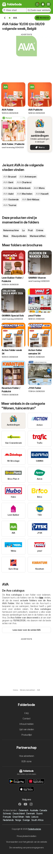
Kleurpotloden (19, 236)
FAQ (26, 713)
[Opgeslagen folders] (37, 4)
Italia (27, 816)
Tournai (9, 205)
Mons (39, 188)
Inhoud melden (26, 723)
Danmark (30, 813)
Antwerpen (28, 176)
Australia (34, 810)
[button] (42, 4)
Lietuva (34, 816)
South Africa (37, 820)
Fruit (30, 230)
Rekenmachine (11, 230)
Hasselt (42, 193)
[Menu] (48, 4)
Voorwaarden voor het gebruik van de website (26, 842)
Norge (18, 820)
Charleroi (24, 182)
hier (41, 597)
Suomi (39, 813)
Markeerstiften (37, 236)
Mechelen (24, 193)
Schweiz (7, 813)
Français (7, 816)
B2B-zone (26, 761)
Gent (8, 182)
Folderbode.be (34, 829)
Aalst (8, 193)
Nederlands (8, 820)
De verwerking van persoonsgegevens (26, 847)
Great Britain (18, 816)
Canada (43, 810)
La (23, 230)
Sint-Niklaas (30, 199)
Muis (5, 236)
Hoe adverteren (26, 755)
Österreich (23, 810)
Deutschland (19, 813)
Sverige (26, 820)
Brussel (9, 176)
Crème (39, 230)
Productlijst (26, 734)
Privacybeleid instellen (26, 836)
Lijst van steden (26, 729)
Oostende (11, 199)
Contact (26, 718)
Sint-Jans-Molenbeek (16, 188)
